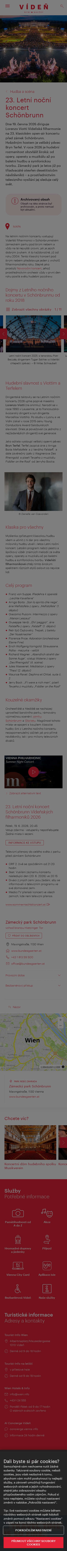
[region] (33, 1500)
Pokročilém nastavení (33, 1530)
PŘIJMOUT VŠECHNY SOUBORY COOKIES (33, 1542)
